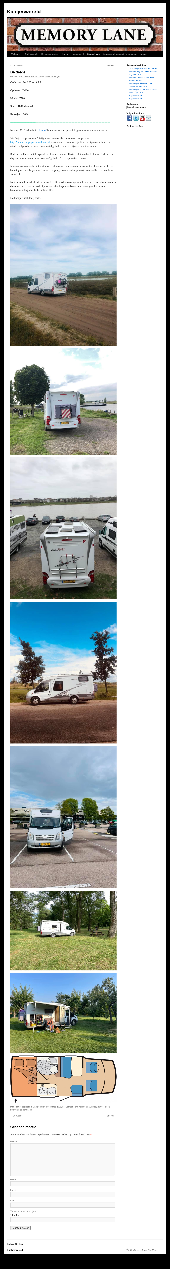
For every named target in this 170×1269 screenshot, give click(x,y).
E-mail (13, 1189)
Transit (107, 1106)
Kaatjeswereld (24, 11)
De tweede (16, 65)
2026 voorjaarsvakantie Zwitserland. (143, 68)
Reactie (14, 1141)
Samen (65, 53)
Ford (76, 1106)
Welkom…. (16, 53)
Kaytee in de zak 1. (136, 98)
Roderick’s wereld (49, 53)
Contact (143, 53)
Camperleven (93, 53)
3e (63, 1106)
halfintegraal (84, 1106)
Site (12, 1200)
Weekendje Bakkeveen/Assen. (141, 83)
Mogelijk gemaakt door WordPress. (144, 1250)
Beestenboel (78, 53)
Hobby (94, 1106)
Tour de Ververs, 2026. (138, 86)
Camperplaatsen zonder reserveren (119, 53)
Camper (69, 1106)
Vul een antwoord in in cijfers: (23, 1211)
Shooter (112, 65)
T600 (100, 1106)
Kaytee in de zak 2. (136, 95)
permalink (27, 1109)
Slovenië (42, 130)
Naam (13, 1179)
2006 (59, 1106)
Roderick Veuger (52, 76)
